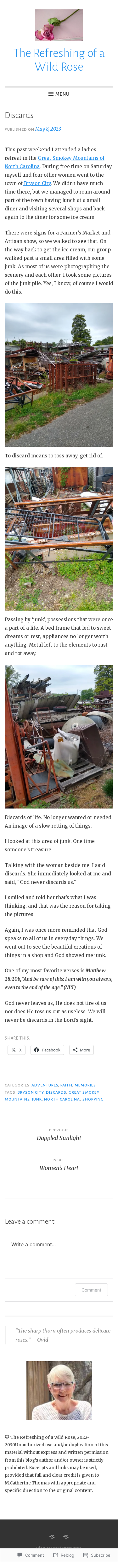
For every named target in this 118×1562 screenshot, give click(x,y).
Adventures (44, 1085)
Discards (56, 1092)
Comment (91, 1289)
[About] (52, 1536)
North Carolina (62, 1099)
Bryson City (37, 183)
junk (37, 1099)
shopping (93, 1099)
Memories (85, 1085)
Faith (66, 1085)
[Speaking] (66, 1536)
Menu (62, 94)
